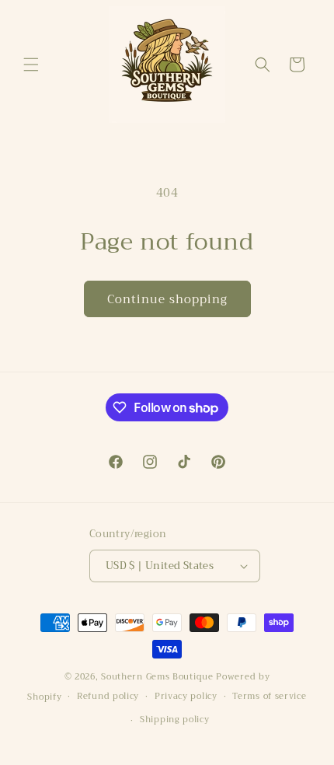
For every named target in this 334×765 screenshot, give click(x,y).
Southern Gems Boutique (158, 676)
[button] (31, 64)
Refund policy (108, 696)
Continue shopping (167, 299)
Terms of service (269, 696)
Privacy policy (186, 696)
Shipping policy (175, 719)
